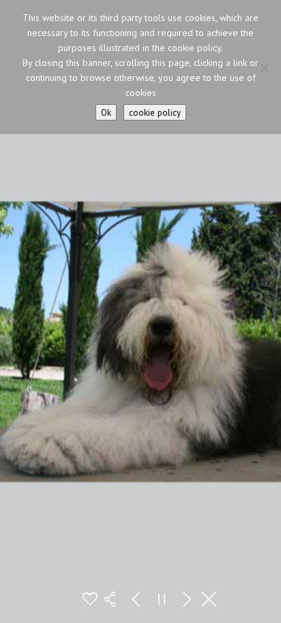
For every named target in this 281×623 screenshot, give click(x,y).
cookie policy (155, 112)
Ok (106, 112)
